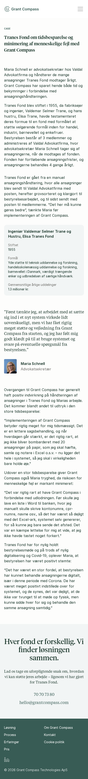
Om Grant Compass (58, 727)
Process (10, 735)
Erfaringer (11, 742)
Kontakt (50, 735)
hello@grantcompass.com (44, 702)
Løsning (10, 727)
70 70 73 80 (44, 694)
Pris (6, 749)
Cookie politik (54, 742)
